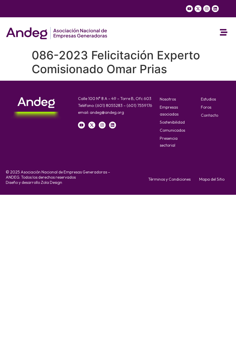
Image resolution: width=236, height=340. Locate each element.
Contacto (209, 115)
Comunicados (172, 130)
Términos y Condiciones (169, 179)
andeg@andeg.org (107, 112)
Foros (206, 107)
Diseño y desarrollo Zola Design (34, 182)
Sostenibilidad (172, 122)
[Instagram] (206, 8)
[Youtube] (189, 8)
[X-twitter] (198, 8)
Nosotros (168, 99)
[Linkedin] (215, 8)
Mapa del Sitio (211, 179)
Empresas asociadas (169, 111)
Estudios (208, 99)
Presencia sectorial (169, 142)
